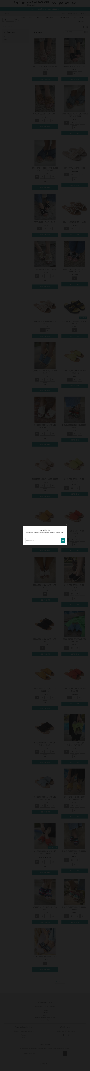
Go (63, 540)
